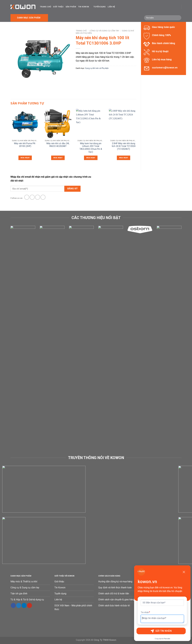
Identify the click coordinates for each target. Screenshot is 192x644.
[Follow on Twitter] (37, 197)
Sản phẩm (71, 7)
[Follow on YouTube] (29, 605)
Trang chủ (45, 7)
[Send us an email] (42, 197)
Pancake (167, 638)
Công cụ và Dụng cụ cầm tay (104, 30)
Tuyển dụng (99, 7)
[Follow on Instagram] (32, 197)
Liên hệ (111, 7)
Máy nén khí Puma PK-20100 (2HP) (25, 145)
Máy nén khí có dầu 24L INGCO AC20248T (57, 145)
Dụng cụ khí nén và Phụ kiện (97, 68)
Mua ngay (25, 158)
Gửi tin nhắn (163, 630)
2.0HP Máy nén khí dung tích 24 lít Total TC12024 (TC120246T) (123, 146)
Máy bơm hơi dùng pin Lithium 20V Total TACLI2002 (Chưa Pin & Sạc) (91, 147)
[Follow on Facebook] (26, 197)
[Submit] (178, 17)
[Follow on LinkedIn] (24, 605)
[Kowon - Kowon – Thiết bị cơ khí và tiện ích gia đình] (22, 7)
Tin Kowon (83, 7)
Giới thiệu (58, 7)
